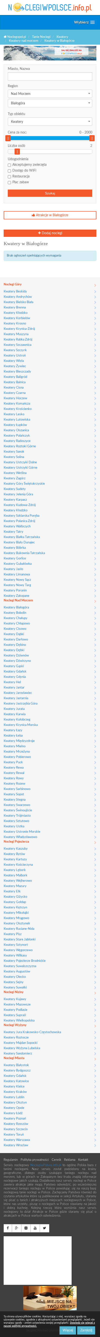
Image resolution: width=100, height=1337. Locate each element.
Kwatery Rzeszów (16, 1124)
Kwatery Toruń (14, 1134)
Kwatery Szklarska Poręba (21, 515)
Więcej (68, 1330)
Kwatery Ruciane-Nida (19, 928)
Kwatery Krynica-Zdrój (19, 329)
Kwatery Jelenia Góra (18, 494)
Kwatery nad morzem (23, 40)
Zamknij (86, 1330)
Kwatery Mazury (15, 886)
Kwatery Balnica (14, 382)
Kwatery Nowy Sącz (17, 579)
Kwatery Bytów (14, 854)
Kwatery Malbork (15, 875)
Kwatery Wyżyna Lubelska (22, 1048)
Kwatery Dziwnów (16, 655)
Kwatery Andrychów (18, 297)
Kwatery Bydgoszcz (17, 1070)
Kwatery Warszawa (17, 1140)
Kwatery (62, 37)
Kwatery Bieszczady (17, 371)
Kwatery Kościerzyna (18, 864)
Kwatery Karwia (14, 714)
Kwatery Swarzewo (17, 805)
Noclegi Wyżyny (15, 1025)
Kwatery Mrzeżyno (17, 751)
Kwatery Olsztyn (15, 1102)
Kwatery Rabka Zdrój (18, 339)
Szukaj (50, 193)
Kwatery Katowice (16, 1081)
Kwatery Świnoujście (18, 810)
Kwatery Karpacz (15, 499)
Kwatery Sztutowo (16, 821)
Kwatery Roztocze (16, 1037)
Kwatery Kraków (15, 1092)
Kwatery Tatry (13, 531)
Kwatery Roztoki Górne (20, 446)
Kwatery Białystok (16, 1065)
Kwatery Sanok (14, 451)
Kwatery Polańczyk (17, 435)
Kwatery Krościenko (18, 409)
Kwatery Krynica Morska (21, 725)
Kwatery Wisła (14, 361)
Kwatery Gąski (14, 666)
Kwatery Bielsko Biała (18, 302)
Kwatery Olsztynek (17, 923)
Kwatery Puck (13, 762)
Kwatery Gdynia (15, 677)
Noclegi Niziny (14, 992)
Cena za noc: (50, 132)
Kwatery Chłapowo (17, 623)
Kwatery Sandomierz (18, 1053)
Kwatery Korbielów (17, 318)
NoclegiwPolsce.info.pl (46, 1165)
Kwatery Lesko (14, 414)
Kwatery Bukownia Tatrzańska (24, 553)
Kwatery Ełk (12, 891)
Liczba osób (16, 146)
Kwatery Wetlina (15, 473)
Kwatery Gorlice (15, 558)
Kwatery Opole (14, 1108)
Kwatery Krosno (15, 323)
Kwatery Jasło (13, 569)
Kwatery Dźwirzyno (17, 661)
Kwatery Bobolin (15, 613)
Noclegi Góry (13, 284)
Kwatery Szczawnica (17, 345)
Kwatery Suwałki (15, 987)
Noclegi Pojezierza (16, 841)
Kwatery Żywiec (15, 366)
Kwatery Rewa (14, 767)
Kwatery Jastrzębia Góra (20, 703)
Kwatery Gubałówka (18, 563)
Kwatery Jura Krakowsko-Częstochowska (32, 1032)
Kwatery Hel (12, 682)
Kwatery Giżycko (15, 896)
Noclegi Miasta (14, 1058)
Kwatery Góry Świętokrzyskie (24, 483)
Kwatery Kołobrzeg (17, 719)
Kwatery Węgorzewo (18, 950)
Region (13, 86)
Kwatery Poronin (15, 590)
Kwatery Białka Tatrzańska (22, 537)
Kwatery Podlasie (15, 1010)
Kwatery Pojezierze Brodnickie (25, 961)
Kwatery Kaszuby (16, 848)
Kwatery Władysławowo (20, 837)
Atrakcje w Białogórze (51, 215)
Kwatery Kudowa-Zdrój (20, 505)
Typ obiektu (16, 114)
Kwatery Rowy (14, 778)
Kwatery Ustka (14, 826)
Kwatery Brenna (15, 307)
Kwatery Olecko (15, 977)
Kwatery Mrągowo (16, 918)
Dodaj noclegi (51, 233)
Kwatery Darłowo (16, 639)
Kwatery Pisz (13, 934)
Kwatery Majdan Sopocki (20, 1043)
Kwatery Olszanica (16, 430)
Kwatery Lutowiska (17, 419)
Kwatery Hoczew (15, 398)
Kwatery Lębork (15, 870)
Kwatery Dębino (15, 645)
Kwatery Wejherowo (18, 880)
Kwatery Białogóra (16, 607)
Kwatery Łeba (13, 735)
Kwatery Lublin (14, 1097)
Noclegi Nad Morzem (18, 600)
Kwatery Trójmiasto (17, 815)
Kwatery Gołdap (15, 902)
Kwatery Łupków (15, 425)
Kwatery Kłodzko (15, 313)
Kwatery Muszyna (16, 334)
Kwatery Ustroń (15, 355)
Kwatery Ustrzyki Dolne (20, 462)
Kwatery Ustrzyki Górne (20, 467)
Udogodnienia (18, 159)
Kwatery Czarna (14, 393)
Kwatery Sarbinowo (17, 789)
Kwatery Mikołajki (16, 912)
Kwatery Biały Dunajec (19, 542)
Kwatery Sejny (14, 982)
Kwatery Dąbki (14, 634)
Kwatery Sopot (14, 794)
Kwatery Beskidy (15, 291)
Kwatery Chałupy (15, 618)
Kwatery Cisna (14, 387)
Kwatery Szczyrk (15, 350)
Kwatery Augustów (17, 971)
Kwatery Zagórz (14, 478)
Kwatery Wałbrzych (17, 526)
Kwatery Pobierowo (17, 757)
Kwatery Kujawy (15, 999)
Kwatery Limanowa (17, 574)
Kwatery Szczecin (16, 1129)
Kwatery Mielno (14, 746)
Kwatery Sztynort (16, 945)
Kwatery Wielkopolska (19, 1020)
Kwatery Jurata (14, 709)
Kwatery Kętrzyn (15, 907)
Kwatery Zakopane (16, 596)
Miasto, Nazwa (19, 69)
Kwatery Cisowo (15, 629)
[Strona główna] (50, 7)
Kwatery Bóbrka (15, 547)
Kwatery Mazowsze (17, 1004)
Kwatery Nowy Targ (17, 585)
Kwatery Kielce (14, 1086)
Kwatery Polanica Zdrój (19, 521)
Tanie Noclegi (41, 37)
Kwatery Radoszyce (17, 441)
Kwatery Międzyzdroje (19, 741)
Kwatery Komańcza (17, 403)
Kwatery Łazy (13, 730)
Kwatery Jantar (14, 687)
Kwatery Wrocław (16, 1145)
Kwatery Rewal (14, 773)
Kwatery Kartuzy (15, 859)
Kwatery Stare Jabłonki (19, 939)
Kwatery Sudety (15, 489)
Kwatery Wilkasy (15, 955)
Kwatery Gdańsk (15, 671)
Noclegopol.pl (16, 37)
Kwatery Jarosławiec (18, 693)
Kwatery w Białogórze (59, 40)
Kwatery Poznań (15, 1118)
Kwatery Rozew (14, 783)
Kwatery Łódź (13, 1113)
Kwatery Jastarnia (16, 698)
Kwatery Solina (14, 457)
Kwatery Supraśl (15, 1015)
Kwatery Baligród (15, 377)
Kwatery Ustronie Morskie (22, 831)
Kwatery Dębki (14, 650)
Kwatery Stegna (14, 799)
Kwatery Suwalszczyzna (20, 966)
